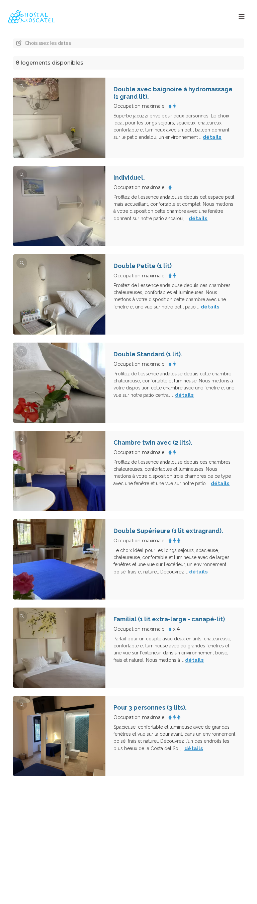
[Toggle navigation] (241, 17)
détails (212, 137)
